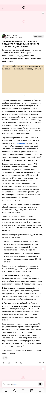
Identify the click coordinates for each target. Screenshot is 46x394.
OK (40, 384)
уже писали (20, 143)
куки (15, 384)
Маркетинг (10, 37)
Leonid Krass (12, 35)
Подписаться (38, 36)
